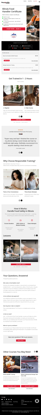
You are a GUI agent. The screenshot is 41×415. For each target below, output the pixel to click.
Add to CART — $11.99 (11, 386)
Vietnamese (27, 48)
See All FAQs (20, 340)
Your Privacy (15, 401)
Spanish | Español (27, 45)
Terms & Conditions (5, 403)
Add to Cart (6, 60)
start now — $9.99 (13, 29)
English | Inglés (15, 45)
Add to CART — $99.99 (29, 386)
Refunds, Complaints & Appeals (7, 404)
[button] (21, 116)
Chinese (15, 48)
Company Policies (8, 401)
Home (3, 401)
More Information (35, 60)
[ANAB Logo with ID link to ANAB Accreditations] (14, 35)
